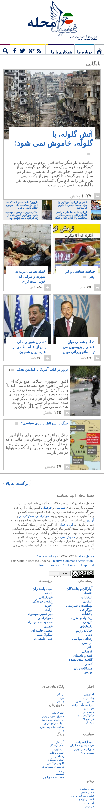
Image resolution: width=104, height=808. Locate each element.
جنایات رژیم (84, 630)
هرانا (61, 730)
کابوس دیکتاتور (55, 763)
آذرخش (60, 741)
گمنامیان (59, 773)
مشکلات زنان (83, 668)
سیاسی (60, 507)
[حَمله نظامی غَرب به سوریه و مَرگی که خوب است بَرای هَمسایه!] (27, 253)
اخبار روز (89, 694)
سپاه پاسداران (43, 589)
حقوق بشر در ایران (53, 716)
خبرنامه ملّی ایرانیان (82, 704)
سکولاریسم (45, 634)
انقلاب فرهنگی (42, 601)
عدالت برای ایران (54, 723)
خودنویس (88, 708)
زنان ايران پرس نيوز (52, 719)
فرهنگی (46, 507)
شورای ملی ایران (84, 749)
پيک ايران (88, 697)
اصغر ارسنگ (57, 745)
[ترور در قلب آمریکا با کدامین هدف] (85, 391)
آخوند (49, 605)
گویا (62, 697)
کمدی (88, 664)
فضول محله (52, 19)
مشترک (27, 49)
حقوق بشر (57, 712)
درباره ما (84, 52)
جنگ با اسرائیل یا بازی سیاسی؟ (40, 423)
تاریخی (87, 622)
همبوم (60, 701)
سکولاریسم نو (86, 715)
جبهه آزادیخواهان (84, 741)
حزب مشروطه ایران (82, 745)
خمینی (48, 626)
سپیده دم (88, 711)
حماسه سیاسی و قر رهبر (80, 274)
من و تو (89, 806)
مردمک (90, 722)
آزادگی (60, 694)
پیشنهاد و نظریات (80, 618)
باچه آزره (59, 749)
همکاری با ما (61, 52)
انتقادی (87, 601)
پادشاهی (86, 614)
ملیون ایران (87, 752)
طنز (89, 647)
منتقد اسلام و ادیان (53, 777)
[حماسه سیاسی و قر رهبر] (76, 249)
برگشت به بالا (17, 483)
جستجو (5, 49)
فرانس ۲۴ (88, 718)
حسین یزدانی (56, 752)
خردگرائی (46, 597)
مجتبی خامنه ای (42, 630)
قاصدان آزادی (86, 799)
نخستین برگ (99, 49)
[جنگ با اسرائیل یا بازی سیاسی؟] (85, 445)
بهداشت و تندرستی (79, 605)
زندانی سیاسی (82, 639)
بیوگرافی (86, 610)
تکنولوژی (86, 626)
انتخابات (86, 597)
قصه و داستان (82, 655)
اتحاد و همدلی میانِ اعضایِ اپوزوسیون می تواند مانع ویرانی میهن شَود (79, 349)
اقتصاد (88, 593)
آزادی (90, 520)
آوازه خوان (65, 524)
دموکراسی (43, 516)
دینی (89, 634)
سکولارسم (26, 516)
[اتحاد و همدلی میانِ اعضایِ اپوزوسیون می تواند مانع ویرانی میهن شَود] (76, 328)
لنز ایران (89, 802)
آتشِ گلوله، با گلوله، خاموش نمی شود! (54, 143)
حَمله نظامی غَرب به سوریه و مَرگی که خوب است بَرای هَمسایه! (30, 279)
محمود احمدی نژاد (40, 622)
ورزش (88, 672)
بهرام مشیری (86, 788)
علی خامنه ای (43, 639)
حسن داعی (87, 792)
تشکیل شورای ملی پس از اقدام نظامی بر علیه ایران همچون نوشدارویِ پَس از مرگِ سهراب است (29, 352)
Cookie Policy (47, 556)
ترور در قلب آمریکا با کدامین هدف (38, 369)
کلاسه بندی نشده (80, 660)
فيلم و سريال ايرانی (82, 795)
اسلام (49, 593)
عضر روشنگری (55, 759)
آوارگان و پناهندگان (79, 589)
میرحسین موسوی (40, 614)
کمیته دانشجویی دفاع (52, 726)
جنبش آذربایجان (85, 701)
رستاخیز (59, 756)
